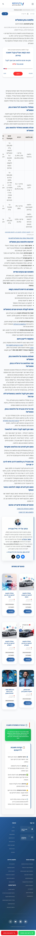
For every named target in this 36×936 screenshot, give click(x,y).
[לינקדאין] (20, 922)
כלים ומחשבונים (30, 896)
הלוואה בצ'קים (12, 881)
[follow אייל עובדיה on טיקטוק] (13, 557)
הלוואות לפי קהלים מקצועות (27, 881)
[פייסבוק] (25, 922)
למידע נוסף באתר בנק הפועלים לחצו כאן (20, 238)
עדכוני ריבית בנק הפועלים (11, 420)
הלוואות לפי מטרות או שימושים (27, 864)
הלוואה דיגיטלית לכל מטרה (25, 509)
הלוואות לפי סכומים (29, 885)
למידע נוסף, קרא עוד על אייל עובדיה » (18, 552)
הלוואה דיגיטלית (26, 232)
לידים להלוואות (12, 838)
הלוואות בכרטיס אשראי (10, 874)
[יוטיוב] (15, 922)
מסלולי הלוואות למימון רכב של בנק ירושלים (9, 643)
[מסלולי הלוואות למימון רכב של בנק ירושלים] (9, 630)
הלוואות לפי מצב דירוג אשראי (27, 867)
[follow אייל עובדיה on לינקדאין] (18, 557)
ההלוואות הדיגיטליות (19, 324)
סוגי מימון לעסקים (11, 903)
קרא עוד (28, 611)
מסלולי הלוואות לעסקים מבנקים (9, 900)
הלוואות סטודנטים (10, 232)
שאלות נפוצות (12, 834)
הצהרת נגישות (12, 848)
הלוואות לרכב (28, 607)
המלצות (13, 830)
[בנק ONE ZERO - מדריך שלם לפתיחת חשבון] (9, 678)
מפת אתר (13, 852)
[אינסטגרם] (10, 922)
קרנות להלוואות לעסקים (10, 896)
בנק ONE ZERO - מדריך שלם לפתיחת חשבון (9, 691)
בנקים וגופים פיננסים (26, 9)
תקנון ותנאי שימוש (11, 845)
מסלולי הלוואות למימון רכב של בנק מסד (9, 595)
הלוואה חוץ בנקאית (11, 867)
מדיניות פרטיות (12, 841)
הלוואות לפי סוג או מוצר (28, 874)
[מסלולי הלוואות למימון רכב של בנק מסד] (9, 582)
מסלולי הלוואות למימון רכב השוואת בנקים (26, 595)
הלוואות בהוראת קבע (11, 878)
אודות (13, 827)
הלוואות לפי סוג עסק (11, 907)
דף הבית (32, 9)
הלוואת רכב (18, 232)
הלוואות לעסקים (11, 889)
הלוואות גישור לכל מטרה (26, 512)
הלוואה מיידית (12, 864)
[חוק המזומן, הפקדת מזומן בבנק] (26, 678)
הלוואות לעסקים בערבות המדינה (8, 893)
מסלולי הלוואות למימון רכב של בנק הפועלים (27, 643)
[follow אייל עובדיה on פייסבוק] (23, 557)
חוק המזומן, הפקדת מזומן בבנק (26, 690)
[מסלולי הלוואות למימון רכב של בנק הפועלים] (26, 630)
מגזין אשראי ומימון (29, 892)
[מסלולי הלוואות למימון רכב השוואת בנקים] (26, 582)
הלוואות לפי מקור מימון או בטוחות (26, 871)
